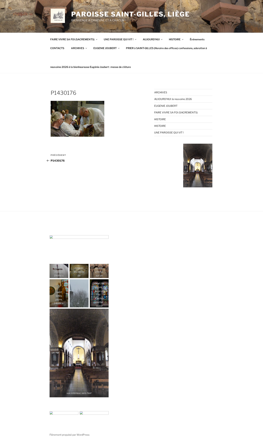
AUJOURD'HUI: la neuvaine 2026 (173, 98)
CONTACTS (57, 48)
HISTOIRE (175, 39)
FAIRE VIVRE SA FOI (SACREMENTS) (72, 39)
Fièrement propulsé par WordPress (69, 434)
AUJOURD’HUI (151, 39)
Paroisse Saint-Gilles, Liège (130, 14)
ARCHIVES (77, 48)
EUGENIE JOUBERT (105, 48)
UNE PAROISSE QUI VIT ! (118, 39)
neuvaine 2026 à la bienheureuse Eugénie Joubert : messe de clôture (90, 66)
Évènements (197, 39)
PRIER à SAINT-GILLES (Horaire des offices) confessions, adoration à (166, 48)
